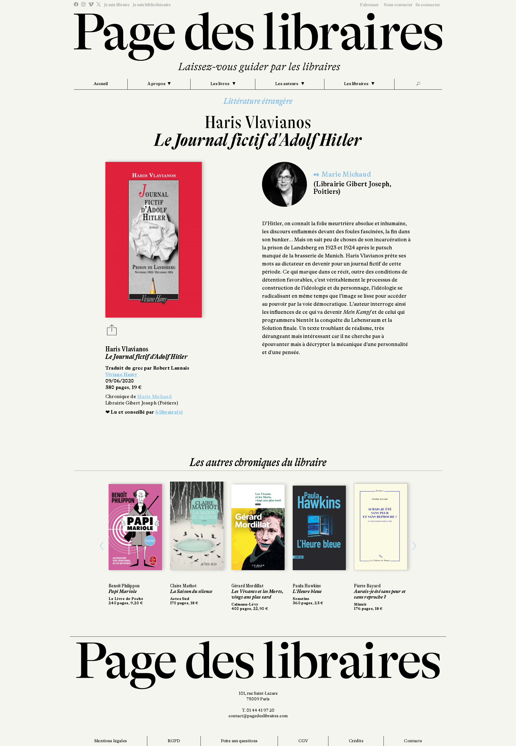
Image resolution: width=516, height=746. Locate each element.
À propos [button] (157, 83)
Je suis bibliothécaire (151, 4)
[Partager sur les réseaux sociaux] (111, 331)
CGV (303, 740)
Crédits (356, 740)
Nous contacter (398, 4)
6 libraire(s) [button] (169, 412)
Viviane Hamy (121, 374)
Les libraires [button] (356, 83)
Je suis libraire (117, 4)
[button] (101, 546)
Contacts (413, 740)
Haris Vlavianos (258, 122)
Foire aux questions (239, 740)
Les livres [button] (220, 83)
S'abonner (369, 4)
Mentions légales (110, 740)
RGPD (174, 740)
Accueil (101, 83)
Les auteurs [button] (287, 83)
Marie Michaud (154, 396)
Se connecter (427, 4)
